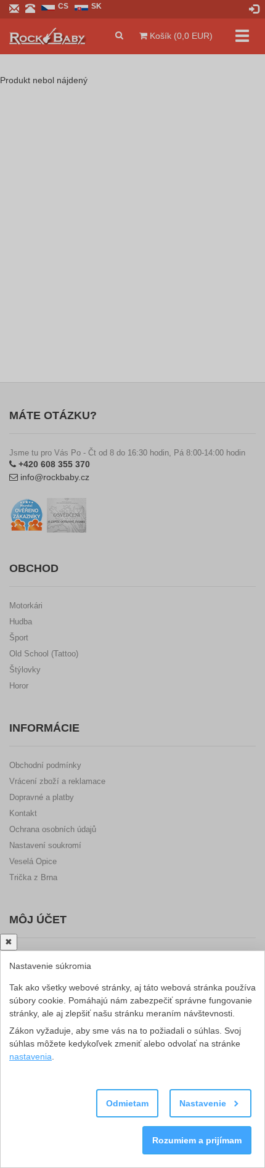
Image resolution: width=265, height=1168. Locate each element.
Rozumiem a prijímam (197, 1140)
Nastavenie (204, 1103)
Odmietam (127, 1103)
